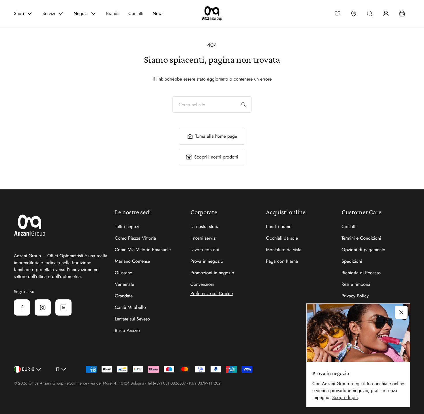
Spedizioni (352, 261)
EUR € (28, 369)
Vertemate (124, 284)
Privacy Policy (355, 295)
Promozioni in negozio (212, 272)
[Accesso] (386, 13)
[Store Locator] (354, 13)
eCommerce (77, 383)
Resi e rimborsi (356, 284)
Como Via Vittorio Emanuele (143, 249)
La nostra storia (204, 226)
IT (57, 369)
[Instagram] (43, 307)
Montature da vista (283, 249)
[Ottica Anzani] (212, 13)
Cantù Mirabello (130, 307)
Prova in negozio (206, 261)
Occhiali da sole (282, 238)
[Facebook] (22, 307)
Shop (19, 13)
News (158, 13)
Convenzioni (202, 284)
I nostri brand (279, 226)
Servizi (48, 13)
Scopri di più (345, 397)
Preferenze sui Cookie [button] (211, 293)
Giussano (123, 272)
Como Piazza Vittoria (135, 238)
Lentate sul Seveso (132, 319)
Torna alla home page (216, 136)
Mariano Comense (132, 261)
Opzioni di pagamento (363, 249)
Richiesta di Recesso (361, 272)
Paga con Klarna (282, 261)
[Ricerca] (243, 104)
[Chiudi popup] (401, 312)
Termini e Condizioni (361, 238)
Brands (112, 13)
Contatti (135, 13)
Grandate (124, 295)
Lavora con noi (204, 249)
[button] (370, 13)
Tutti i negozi (127, 226)
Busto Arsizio (127, 330)
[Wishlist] (337, 13)
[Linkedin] (63, 307)
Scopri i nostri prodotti (216, 157)
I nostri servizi (203, 238)
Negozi (81, 13)
